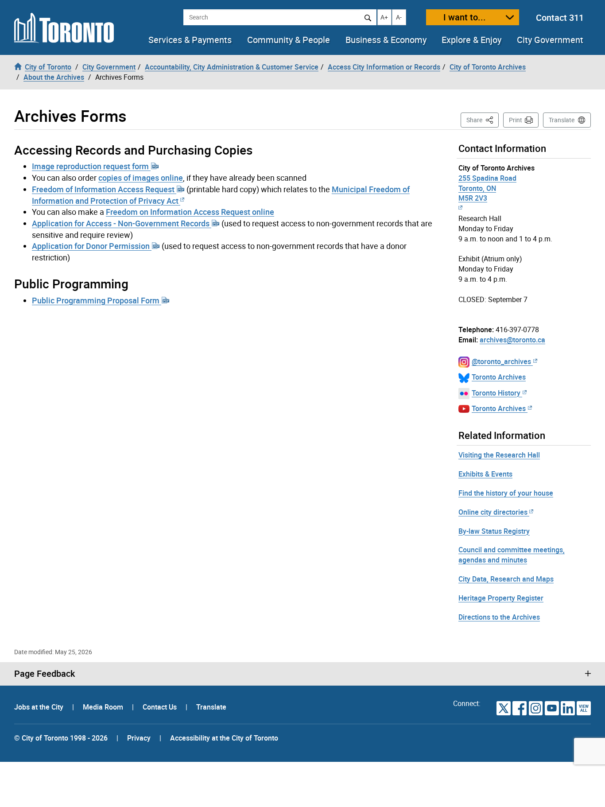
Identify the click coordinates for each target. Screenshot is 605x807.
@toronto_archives (501, 361)
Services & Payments (190, 40)
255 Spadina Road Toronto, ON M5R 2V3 (487, 188)
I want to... (464, 17)
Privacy (139, 738)
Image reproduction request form (91, 166)
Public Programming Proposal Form (96, 300)
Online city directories (492, 512)
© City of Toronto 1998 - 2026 (61, 738)
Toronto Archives (499, 377)
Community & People (288, 40)
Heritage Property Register (500, 598)
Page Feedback (44, 673)
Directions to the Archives (499, 617)
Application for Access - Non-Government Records (121, 223)
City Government (550, 40)
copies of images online (140, 177)
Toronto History (496, 393)
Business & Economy (386, 40)
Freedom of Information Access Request (104, 189)
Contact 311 (560, 17)
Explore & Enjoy (471, 40)
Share (482, 119)
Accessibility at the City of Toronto (224, 738)
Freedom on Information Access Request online (190, 211)
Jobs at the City (39, 707)
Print (515, 120)
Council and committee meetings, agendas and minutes (511, 555)
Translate (561, 120)
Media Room (104, 707)
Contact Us (160, 707)
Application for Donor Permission (91, 246)
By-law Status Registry (494, 531)
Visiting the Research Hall (499, 455)
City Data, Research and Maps (506, 579)
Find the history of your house (505, 493)
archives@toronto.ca (512, 340)
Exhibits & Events (485, 474)
